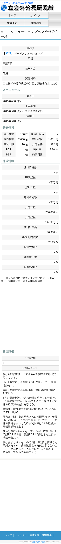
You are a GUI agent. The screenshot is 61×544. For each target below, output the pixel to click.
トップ (12, 15)
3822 (8, 53)
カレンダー (36, 15)
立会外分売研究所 (38, 542)
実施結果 (36, 23)
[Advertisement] (30, 317)
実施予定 (12, 23)
